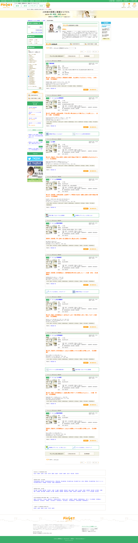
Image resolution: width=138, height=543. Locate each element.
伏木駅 (76, 490)
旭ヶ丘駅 (35, 490)
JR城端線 (44, 482)
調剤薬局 (31, 39)
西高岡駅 (79, 491)
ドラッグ (37, 41)
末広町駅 (83, 491)
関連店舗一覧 (53, 88)
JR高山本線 (57, 481)
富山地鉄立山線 (70, 481)
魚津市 (42, 473)
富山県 (44, 20)
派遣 (36, 43)
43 (93, 51)
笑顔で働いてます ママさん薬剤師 (56, 215)
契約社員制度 (32, 82)
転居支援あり (32, 78)
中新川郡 (72, 473)
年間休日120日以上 (33, 60)
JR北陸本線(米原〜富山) (49, 481)
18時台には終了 (32, 62)
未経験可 (31, 65)
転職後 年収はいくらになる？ (55, 134)
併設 (30, 41)
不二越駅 (57, 490)
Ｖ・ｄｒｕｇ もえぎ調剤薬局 (56, 98)
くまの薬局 (52, 141)
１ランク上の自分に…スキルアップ (57, 291)
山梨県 (38, 508)
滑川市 (49, 473)
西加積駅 (48, 491)
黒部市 (53, 473)
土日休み (31, 58)
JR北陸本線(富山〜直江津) (39, 481)
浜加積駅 (38, 491)
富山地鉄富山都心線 (38, 482)
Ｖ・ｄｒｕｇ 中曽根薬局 (55, 257)
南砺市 (64, 473)
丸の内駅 (40, 490)
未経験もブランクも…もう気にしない (84, 215)
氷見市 (46, 473)
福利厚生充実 (32, 73)
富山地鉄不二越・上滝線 (79, 481)
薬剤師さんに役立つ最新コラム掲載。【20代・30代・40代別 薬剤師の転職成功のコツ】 (36, 136)
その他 (30, 43)
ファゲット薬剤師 (93, 528)
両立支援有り (32, 77)
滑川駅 (84, 490)
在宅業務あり (32, 72)
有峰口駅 (74, 491)
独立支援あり (32, 80)
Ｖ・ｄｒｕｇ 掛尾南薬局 (55, 179)
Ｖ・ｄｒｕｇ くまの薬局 (55, 377)
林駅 (35, 491)
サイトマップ (66, 538)
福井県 (53, 508)
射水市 (68, 473)
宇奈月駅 (49, 490)
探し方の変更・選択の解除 (37, 32)
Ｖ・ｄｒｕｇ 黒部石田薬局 (56, 413)
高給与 (30, 55)
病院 (36, 39)
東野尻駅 (57, 491)
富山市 (35, 473)
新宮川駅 (92, 490)
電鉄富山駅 (66, 491)
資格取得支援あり (32, 68)
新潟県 (35, 508)
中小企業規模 (32, 71)
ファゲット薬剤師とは (58, 538)
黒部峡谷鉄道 (58, 482)
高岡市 (38, 473)
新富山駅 (66, 490)
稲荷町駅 (61, 491)
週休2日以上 (31, 59)
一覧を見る (35, 153)
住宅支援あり (32, 74)
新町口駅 (44, 490)
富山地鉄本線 (63, 481)
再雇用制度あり (32, 84)
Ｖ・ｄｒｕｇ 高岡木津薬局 (56, 223)
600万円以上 (31, 57)
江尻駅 (101, 490)
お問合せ (72, 538)
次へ (96, 51)
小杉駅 (53, 490)
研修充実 (31, 67)
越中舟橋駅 (43, 491)
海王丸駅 (97, 491)
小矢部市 (60, 473)
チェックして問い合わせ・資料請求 (54, 60)
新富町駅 (88, 490)
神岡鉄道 (86, 481)
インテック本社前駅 (90, 491)
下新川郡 (76, 473)
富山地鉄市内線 (92, 481)
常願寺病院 (51, 63)
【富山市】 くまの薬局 (33, 118)
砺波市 (56, 473)
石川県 (49, 508)
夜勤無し (31, 76)
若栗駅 (70, 491)
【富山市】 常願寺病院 (33, 107)
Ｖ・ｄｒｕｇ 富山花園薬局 (56, 299)
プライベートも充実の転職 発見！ (83, 134)
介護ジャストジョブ (92, 531)
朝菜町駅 (61, 490)
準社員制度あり (32, 81)
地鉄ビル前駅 (71, 490)
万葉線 (53, 482)
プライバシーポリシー (80, 538)
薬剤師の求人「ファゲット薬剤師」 (34, 20)
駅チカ (30, 69)
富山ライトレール (99, 481)
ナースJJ (92, 529)
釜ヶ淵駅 (52, 491)
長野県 (42, 508)
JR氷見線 (49, 482)
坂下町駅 (97, 490)
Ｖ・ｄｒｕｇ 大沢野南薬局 (56, 335)
